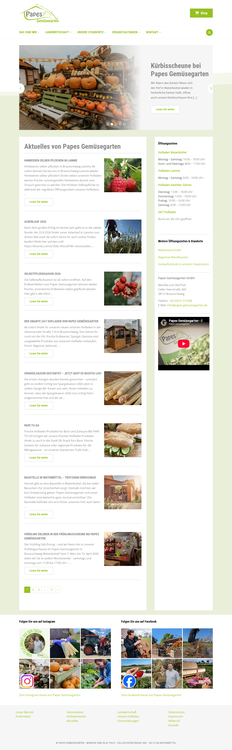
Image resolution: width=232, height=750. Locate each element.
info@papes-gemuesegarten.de (187, 305)
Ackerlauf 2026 (35, 221)
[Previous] (19, 88)
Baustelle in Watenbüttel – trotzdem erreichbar (60, 477)
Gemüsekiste (75, 712)
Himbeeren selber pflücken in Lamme (50, 160)
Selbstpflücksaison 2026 (42, 274)
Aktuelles (72, 721)
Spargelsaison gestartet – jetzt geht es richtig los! (62, 373)
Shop (204, 13)
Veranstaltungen (125, 32)
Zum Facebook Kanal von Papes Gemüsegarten (151, 695)
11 (51, 590)
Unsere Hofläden (128, 716)
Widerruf (174, 721)
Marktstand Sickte (169, 250)
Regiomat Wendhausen (173, 257)
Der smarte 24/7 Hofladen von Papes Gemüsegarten (61, 321)
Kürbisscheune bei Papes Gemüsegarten (145, 70)
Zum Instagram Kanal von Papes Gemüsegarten (49, 695)
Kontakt (152, 32)
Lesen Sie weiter (130, 109)
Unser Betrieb (24, 712)
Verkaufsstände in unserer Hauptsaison (183, 264)
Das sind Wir (28, 32)
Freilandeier (23, 716)
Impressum (175, 716)
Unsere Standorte (90, 32)
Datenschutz (176, 712)
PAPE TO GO (31, 425)
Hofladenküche (76, 716)
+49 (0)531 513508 (180, 301)
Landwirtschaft (57, 32)
